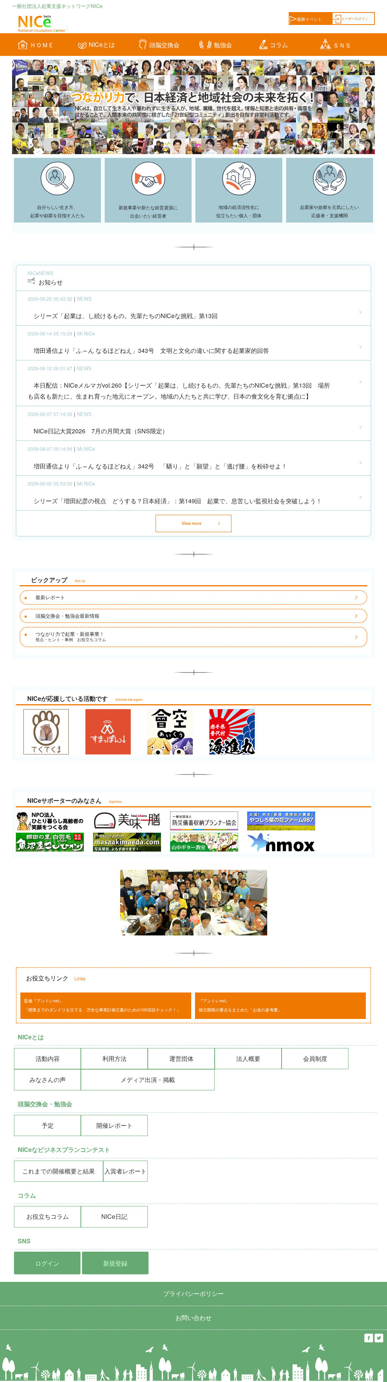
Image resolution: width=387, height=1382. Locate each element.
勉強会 (223, 44)
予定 (48, 1125)
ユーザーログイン (354, 18)
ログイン (47, 1263)
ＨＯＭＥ (42, 44)
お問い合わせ (193, 1317)
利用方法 (114, 1058)
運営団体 (181, 1058)
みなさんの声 (47, 1079)
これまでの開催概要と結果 (58, 1171)
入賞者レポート (125, 1171)
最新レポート (50, 597)
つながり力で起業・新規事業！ (71, 636)
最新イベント (309, 19)
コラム (279, 44)
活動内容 (48, 1058)
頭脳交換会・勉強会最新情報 (67, 615)
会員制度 (315, 1058)
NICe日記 (114, 1216)
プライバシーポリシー (193, 1293)
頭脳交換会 (164, 44)
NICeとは (102, 44)
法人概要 (248, 1058)
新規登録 (115, 1263)
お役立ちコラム (47, 1216)
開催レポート (114, 1125)
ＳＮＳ (342, 45)
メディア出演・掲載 (148, 1079)
